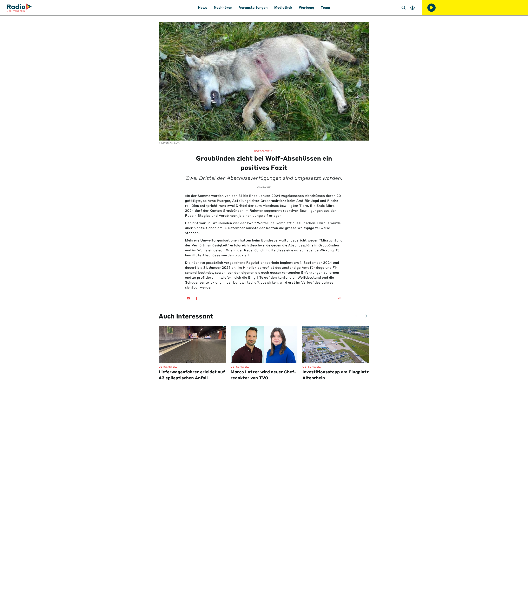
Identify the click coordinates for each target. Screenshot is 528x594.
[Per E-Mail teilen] (188, 298)
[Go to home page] (19, 7)
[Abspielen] (431, 8)
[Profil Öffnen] (412, 7)
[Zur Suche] (403, 7)
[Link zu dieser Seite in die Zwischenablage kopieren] (339, 298)
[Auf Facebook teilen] (196, 298)
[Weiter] (366, 316)
